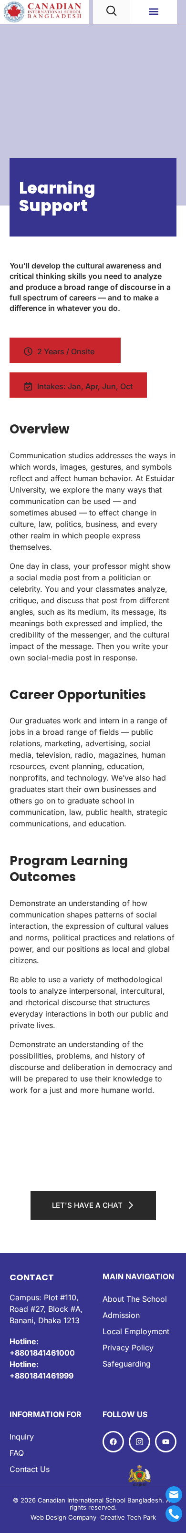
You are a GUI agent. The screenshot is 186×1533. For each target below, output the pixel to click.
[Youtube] (165, 1441)
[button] (153, 12)
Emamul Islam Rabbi (65, 1509)
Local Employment (136, 1331)
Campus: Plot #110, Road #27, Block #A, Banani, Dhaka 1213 (46, 1309)
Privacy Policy (128, 1347)
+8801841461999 (41, 1375)
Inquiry (22, 1436)
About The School (135, 1299)
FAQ (17, 1453)
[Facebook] (113, 1441)
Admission (121, 1315)
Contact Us (30, 1469)
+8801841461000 (42, 1353)
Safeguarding (127, 1363)
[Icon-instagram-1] (139, 1441)
